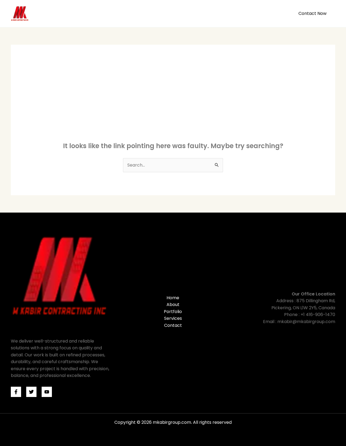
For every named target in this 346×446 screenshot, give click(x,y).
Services (271, 13)
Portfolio (244, 13)
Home (198, 13)
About (220, 13)
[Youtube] (47, 392)
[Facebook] (16, 392)
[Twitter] (31, 392)
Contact (173, 325)
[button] (312, 13)
